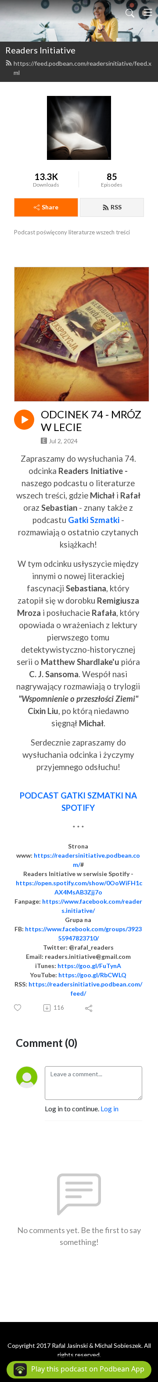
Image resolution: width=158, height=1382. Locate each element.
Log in (109, 1108)
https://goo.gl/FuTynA (89, 965)
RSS (116, 207)
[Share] (89, 1008)
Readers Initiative (40, 50)
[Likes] (18, 1007)
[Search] (130, 12)
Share (50, 207)
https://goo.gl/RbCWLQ (92, 975)
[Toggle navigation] (148, 12)
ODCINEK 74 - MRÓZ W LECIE (91, 420)
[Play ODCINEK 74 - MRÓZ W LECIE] (24, 420)
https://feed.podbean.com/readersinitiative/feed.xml (82, 68)
